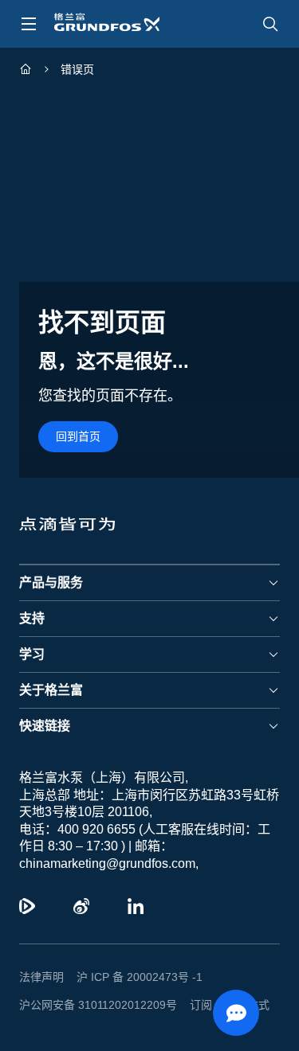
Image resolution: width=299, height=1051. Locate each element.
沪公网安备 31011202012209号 (98, 1004)
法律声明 (41, 977)
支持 (32, 618)
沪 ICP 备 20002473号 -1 (140, 977)
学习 (32, 654)
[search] (270, 24)
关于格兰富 (51, 690)
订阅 (201, 1004)
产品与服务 (51, 582)
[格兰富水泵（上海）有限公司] (25, 71)
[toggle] (29, 24)
